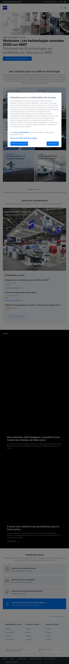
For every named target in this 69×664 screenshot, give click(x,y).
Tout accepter (52, 144)
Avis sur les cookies (16, 138)
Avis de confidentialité (21, 132)
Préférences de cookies (19, 144)
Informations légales (30, 138)
